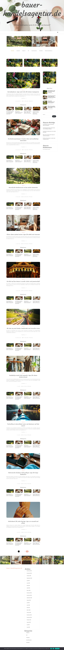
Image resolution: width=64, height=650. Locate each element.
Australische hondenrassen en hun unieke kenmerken (18, 112)
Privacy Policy (57, 648)
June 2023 (28, 627)
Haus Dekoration (34, 50)
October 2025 (29, 575)
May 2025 (28, 585)
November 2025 (29, 573)
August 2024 (29, 600)
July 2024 (28, 602)
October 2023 (29, 619)
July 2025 (28, 580)
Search (44, 114)
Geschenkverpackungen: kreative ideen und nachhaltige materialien (10, 112)
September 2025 (29, 578)
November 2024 (29, 595)
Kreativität (40, 50)
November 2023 (29, 617)
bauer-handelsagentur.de (32, 9)
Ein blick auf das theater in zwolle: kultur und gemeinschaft (39, 41)
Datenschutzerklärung (48, 50)
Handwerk (18, 50)
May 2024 (28, 607)
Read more (13, 44)
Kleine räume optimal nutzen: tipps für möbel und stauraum (13, 41)
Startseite (12, 50)
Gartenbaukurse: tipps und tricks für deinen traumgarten (23, 92)
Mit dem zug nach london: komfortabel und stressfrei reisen (23, 328)
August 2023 (29, 622)
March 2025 (28, 590)
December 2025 (29, 570)
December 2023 (29, 614)
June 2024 (28, 605)
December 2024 (29, 592)
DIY (28, 50)
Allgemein (13, 38)
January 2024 (29, 612)
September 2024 (29, 597)
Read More (23, 98)
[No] (62, 648)
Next (27, 551)
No (53, 648)
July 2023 (28, 624)
